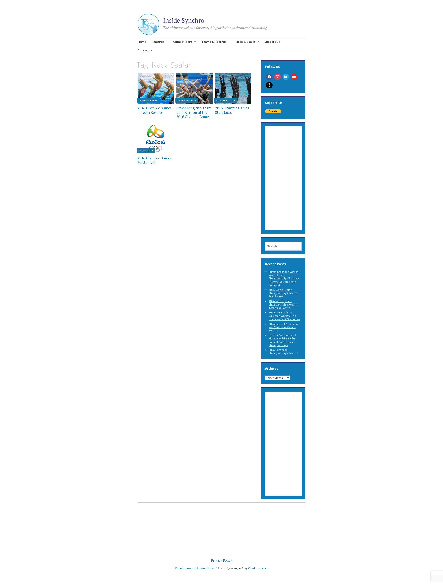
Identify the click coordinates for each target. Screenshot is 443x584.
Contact (143, 50)
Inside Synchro (183, 20)
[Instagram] (277, 77)
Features (158, 42)
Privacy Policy (221, 560)
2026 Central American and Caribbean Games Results (283, 327)
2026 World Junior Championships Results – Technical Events (284, 304)
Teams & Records (213, 42)
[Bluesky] (286, 77)
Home (142, 42)
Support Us (272, 42)
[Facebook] (269, 77)
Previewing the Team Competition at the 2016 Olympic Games (193, 112)
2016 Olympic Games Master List (155, 160)
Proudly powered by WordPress (194, 568)
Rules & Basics (245, 42)
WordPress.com (258, 568)
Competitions (183, 42)
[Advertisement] (283, 182)
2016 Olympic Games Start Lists (232, 110)
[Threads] (269, 85)
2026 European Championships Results (283, 351)
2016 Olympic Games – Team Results (155, 110)
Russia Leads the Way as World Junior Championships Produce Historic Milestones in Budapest (284, 278)
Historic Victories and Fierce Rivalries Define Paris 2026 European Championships (282, 340)
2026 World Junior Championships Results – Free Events (284, 293)
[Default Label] (294, 77)
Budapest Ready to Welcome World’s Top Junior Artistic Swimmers (284, 316)
